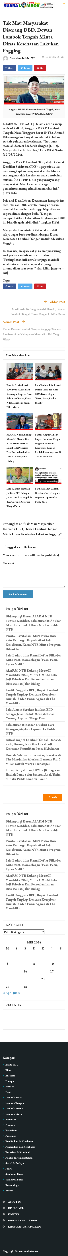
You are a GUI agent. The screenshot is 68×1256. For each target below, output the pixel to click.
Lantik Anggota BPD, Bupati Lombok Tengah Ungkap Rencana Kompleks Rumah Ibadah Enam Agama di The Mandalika (32, 696)
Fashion (9, 1086)
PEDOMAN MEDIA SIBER (23, 1220)
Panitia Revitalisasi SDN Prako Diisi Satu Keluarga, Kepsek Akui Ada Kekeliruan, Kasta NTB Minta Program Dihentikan (33, 642)
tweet (27, 67)
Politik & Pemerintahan (18, 1157)
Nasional (10, 1124)
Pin (41, 67)
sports (9, 1168)
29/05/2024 (50, 57)
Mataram (10, 1119)
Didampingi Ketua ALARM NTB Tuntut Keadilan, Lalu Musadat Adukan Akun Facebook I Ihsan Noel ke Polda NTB (33, 622)
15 (34, 971)
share (10, 67)
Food (8, 1092)
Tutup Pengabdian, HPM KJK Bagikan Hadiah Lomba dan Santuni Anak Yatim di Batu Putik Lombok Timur (33, 774)
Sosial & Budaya (14, 1163)
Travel (9, 1190)
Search (53, 797)
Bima (8, 1070)
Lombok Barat (13, 1097)
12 (7, 971)
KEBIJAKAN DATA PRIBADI (24, 1226)
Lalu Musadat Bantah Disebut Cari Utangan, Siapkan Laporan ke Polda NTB (30, 729)
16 (43, 971)
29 (34, 987)
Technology (12, 1185)
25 (61, 979)
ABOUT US (14, 1201)
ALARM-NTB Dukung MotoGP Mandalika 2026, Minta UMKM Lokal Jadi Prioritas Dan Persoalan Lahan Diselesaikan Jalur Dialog (19, 448)
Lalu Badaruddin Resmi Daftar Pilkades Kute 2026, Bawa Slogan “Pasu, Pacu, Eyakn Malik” (48, 394)
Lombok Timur (14, 1108)
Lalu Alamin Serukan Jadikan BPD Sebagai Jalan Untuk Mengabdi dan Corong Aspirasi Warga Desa (19, 497)
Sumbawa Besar (14, 1179)
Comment (8, 563)
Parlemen (10, 1135)
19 (7, 979)
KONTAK (13, 1214)
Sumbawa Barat (14, 1174)
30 (43, 987)
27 (16, 987)
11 (61, 964)
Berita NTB (11, 1064)
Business (10, 1075)
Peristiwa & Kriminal (17, 1152)
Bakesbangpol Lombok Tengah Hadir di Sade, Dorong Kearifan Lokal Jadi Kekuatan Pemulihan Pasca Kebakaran (33, 744)
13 (16, 971)
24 (52, 979)
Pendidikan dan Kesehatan (20, 1146)
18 (61, 971)
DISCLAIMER (16, 1208)
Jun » (16, 993)
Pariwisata (11, 1130)
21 (25, 979)
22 (34, 979)
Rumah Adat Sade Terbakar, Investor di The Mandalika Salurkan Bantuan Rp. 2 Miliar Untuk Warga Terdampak (33, 759)
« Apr (7, 993)
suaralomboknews (27, 1251)
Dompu (9, 1081)
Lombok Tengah (14, 1103)
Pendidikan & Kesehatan (19, 1141)
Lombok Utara (13, 1114)
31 (52, 987)
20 (16, 979)
